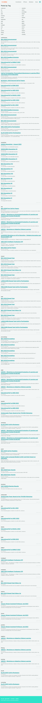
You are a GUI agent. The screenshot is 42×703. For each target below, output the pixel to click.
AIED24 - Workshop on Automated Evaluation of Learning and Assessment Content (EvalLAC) (19, 222)
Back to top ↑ (38, 138)
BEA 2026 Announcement (9, 39)
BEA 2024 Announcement (9, 51)
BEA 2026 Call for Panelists (9, 451)
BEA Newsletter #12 (7, 164)
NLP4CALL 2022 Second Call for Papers (13, 80)
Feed (18, 698)
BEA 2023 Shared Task (8, 275)
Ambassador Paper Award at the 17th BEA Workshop (16, 413)
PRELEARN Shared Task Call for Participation (14, 287)
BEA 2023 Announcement (9, 67)
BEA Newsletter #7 (6, 188)
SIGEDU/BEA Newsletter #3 (9, 149)
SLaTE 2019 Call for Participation (11, 133)
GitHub (12, 698)
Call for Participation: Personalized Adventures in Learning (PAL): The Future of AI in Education (20, 73)
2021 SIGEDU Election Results (10, 486)
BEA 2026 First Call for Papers (10, 208)
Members (31, 2)
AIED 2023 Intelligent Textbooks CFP (12, 241)
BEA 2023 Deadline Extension (10, 57)
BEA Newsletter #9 (6, 178)
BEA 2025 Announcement (9, 45)
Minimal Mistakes (15, 700)
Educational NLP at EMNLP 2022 (10, 62)
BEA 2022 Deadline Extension (10, 110)
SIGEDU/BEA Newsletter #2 (9, 154)
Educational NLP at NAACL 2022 (10, 95)
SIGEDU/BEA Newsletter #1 (9, 159)
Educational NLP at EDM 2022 (10, 85)
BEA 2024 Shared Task (8, 258)
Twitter (7, 698)
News (36, 2)
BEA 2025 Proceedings (8, 344)
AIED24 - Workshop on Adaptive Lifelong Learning (16, 229)
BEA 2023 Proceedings (8, 350)
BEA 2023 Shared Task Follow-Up (11, 270)
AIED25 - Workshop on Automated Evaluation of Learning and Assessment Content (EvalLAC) (19, 215)
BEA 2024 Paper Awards (8, 474)
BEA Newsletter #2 (6, 193)
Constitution (18, 2)
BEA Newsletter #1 (6, 198)
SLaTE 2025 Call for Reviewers (10, 424)
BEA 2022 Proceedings (8, 355)
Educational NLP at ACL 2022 (9, 105)
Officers (25, 2)
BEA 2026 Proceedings (8, 338)
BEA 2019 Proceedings (8, 360)
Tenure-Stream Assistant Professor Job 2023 (14, 603)
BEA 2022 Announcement (8, 115)
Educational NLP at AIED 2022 (10, 90)
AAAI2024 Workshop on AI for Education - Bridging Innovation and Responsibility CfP (21, 236)
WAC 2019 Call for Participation (10, 127)
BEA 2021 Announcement (8, 121)
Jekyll (11, 700)
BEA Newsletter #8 (6, 183)
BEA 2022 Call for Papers (8, 247)
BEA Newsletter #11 (7, 168)
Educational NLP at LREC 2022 (10, 100)
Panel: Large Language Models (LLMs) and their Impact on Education (18, 457)
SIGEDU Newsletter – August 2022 (11, 144)
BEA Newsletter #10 (7, 173)
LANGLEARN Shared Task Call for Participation (15, 281)
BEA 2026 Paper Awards (8, 470)
